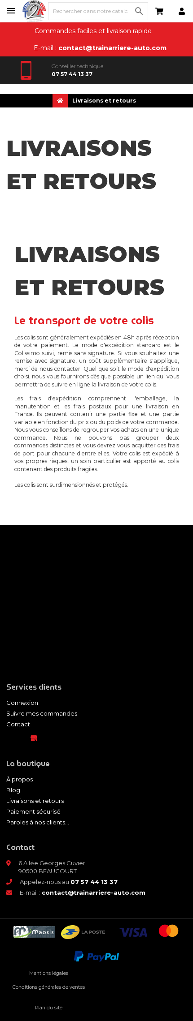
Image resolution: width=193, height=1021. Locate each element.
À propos (19, 779)
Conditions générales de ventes (49, 987)
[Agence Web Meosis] (34, 932)
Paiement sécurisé (33, 811)
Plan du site (48, 1008)
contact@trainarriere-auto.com (112, 48)
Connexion (22, 702)
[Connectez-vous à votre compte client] (182, 11)
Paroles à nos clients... (37, 822)
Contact (18, 724)
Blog (13, 790)
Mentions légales (48, 973)
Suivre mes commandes (41, 713)
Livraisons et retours (35, 800)
